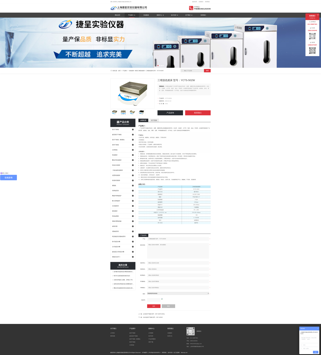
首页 (119, 70)
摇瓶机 (114, 185)
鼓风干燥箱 (115, 144)
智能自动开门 (116, 257)
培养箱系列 (115, 190)
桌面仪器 (114, 226)
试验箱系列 (115, 231)
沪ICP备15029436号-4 (154, 352)
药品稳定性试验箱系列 (118, 236)
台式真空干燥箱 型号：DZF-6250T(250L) (154, 314)
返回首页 (194, 1)
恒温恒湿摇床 (116, 180)
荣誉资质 (112, 336)
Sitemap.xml (184, 352)
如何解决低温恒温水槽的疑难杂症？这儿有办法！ (124, 271)
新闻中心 (159, 15)
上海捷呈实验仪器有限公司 (124, 1)
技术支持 (173, 15)
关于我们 (188, 15)
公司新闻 (150, 333)
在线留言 (201, 1)
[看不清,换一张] (174, 298)
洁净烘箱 (114, 150)
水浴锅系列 (115, 206)
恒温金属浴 (115, 216)
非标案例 (146, 15)
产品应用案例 (151, 339)
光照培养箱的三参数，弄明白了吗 (123, 280)
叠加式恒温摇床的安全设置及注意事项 (124, 288)
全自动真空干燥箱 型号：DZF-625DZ (153, 317)
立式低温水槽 (116, 246)
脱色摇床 (131, 70)
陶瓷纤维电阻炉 (116, 195)
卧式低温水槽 (116, 241)
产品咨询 (170, 113)
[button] (24, 43)
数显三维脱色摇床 (140, 70)
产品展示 (130, 15)
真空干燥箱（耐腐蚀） (118, 139)
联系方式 (170, 336)
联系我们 (207, 1)
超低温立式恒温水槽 (118, 251)
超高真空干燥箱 (116, 134)
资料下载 (150, 342)
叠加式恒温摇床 (116, 160)
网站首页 (117, 15)
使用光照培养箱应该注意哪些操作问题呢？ (124, 284)
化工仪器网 (176, 352)
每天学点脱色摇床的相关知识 (122, 275)
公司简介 (112, 333)
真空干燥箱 (115, 129)
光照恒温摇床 (116, 175)
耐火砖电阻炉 (116, 201)
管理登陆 (164, 352)
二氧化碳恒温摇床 (117, 170)
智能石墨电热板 (116, 221)
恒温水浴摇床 (116, 165)
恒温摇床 (114, 155)
